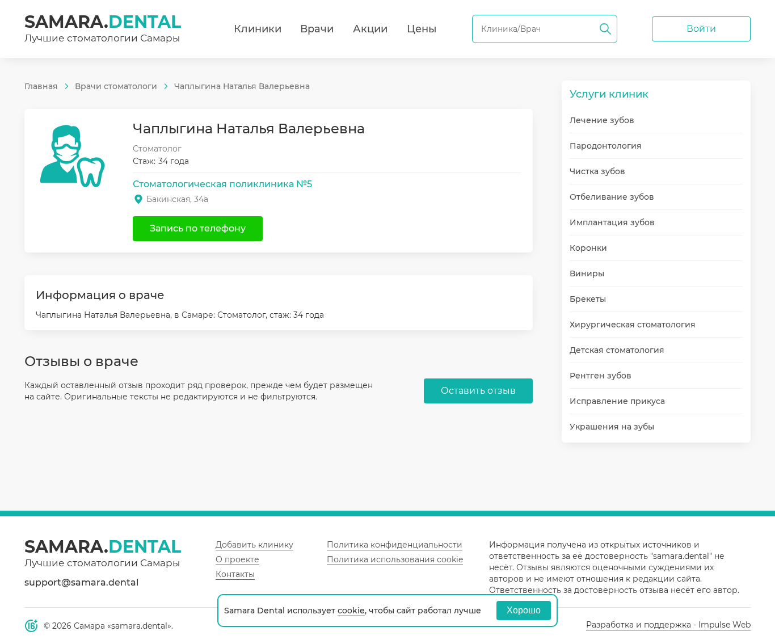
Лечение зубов (602, 120)
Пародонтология (606, 146)
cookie (351, 610)
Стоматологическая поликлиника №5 (222, 184)
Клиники (257, 29)
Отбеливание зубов (612, 197)
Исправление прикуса (617, 401)
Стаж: (144, 161)
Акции (370, 29)
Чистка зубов (597, 171)
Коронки (588, 248)
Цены (422, 29)
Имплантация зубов (612, 222)
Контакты (235, 574)
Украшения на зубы (612, 427)
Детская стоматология (617, 350)
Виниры (587, 273)
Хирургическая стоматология (633, 324)
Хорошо (524, 610)
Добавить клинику (254, 545)
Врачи (317, 29)
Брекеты (588, 299)
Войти (701, 28)
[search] (605, 29)
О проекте (237, 559)
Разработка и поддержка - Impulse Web (668, 625)
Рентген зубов (600, 376)
